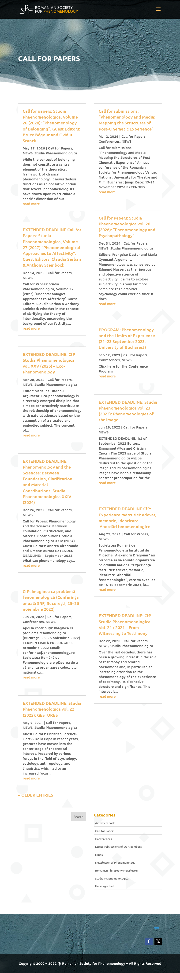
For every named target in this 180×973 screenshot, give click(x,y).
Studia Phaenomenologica (55, 153)
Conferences (33, 621)
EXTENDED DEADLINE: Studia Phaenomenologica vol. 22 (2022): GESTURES (52, 708)
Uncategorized (104, 886)
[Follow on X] (158, 941)
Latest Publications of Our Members (118, 847)
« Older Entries (35, 795)
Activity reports (105, 823)
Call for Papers (60, 148)
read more (31, 203)
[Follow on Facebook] (149, 941)
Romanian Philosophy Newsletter (116, 870)
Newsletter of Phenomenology (115, 863)
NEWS (28, 153)
